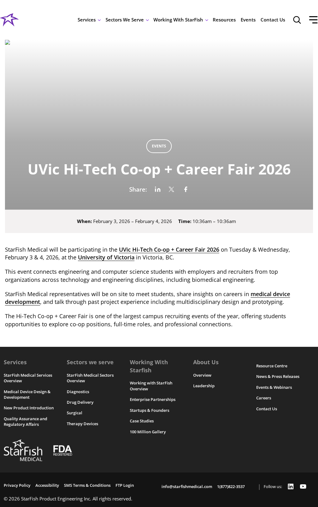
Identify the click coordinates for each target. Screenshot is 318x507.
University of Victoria (106, 257)
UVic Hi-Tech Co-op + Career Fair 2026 (169, 249)
